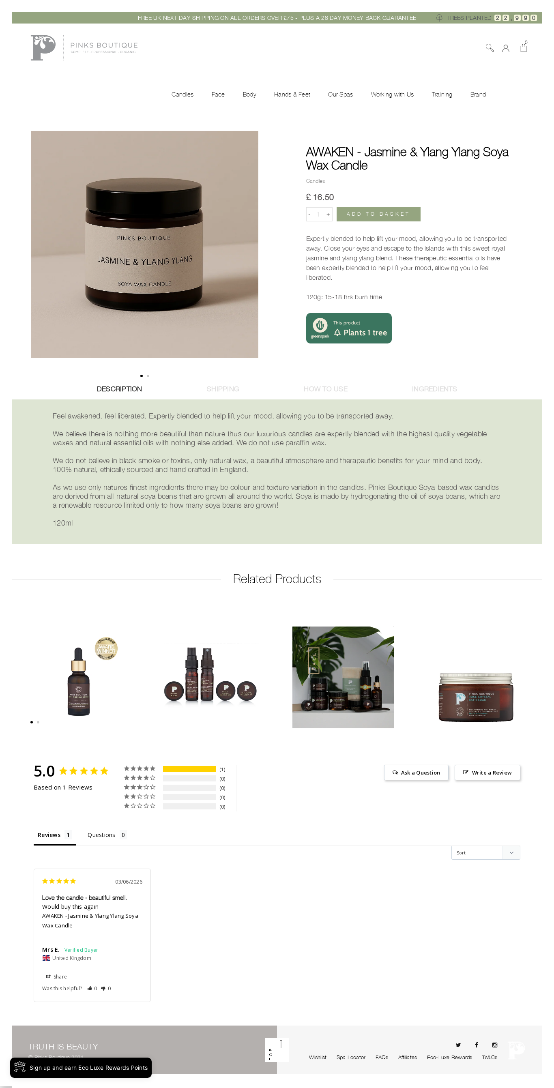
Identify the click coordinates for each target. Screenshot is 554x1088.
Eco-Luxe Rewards (449, 1057)
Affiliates (407, 1057)
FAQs (382, 1057)
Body (249, 94)
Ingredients (434, 389)
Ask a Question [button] (420, 772)
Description (119, 389)
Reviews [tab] (49, 835)
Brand (478, 94)
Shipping (223, 389)
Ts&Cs (489, 1057)
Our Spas (340, 94)
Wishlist (317, 1057)
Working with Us (392, 94)
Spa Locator (351, 1057)
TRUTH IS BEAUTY (63, 1046)
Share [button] (59, 976)
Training (442, 94)
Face (218, 94)
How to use (326, 389)
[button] (92, 988)
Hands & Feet (292, 94)
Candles (183, 94)
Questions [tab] (101, 835)
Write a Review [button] (492, 772)
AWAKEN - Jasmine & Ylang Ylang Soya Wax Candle (407, 158)
